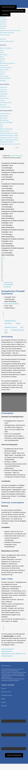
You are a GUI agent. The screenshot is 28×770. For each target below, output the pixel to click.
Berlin (1, 52)
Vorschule (3, 28)
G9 (5, 330)
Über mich (3, 688)
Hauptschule (3, 26)
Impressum (3, 702)
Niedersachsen (4, 65)
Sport (1, 124)
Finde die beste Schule (6, 691)
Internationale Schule (6, 102)
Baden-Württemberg (5, 48)
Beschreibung (8, 282)
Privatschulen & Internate (7, 32)
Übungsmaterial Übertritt (7, 142)
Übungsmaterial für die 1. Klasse (9, 133)
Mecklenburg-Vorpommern (7, 63)
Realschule (3, 24)
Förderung (7, 287)
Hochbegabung (4, 120)
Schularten (3, 17)
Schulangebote (9, 284)
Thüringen (3, 80)
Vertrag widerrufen (14, 755)
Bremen (2, 56)
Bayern (2, 50)
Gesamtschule (4, 94)
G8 (21, 327)
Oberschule (3, 104)
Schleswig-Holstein (5, 78)
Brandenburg (3, 54)
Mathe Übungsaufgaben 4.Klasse (9, 139)
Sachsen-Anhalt (4, 76)
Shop (1, 126)
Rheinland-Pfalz (4, 69)
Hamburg (2, 59)
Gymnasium (3, 22)
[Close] (2, 149)
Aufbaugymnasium (5, 107)
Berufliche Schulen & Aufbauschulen (10, 30)
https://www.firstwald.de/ (12, 303)
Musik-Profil (3, 118)
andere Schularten (5, 35)
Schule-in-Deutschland (14, 2)
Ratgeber (3, 698)
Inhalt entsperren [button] (6, 651)
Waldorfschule (4, 116)
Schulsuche (3, 39)
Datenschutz (4, 705)
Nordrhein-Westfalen (6, 67)
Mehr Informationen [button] (7, 649)
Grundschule (3, 19)
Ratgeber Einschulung (6, 129)
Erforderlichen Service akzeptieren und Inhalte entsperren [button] (13, 655)
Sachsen (2, 74)
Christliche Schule (5, 113)
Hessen (2, 61)
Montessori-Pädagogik (6, 122)
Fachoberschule (4, 98)
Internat (2, 100)
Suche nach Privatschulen (7, 41)
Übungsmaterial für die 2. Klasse (9, 135)
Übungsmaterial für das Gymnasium (10, 144)
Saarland (2, 72)
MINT (6, 332)
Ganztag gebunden (17, 330)
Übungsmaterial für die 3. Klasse (9, 137)
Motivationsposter (5, 131)
